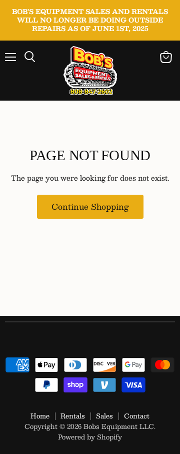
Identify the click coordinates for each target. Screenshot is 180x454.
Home (40, 415)
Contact (137, 415)
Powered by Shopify (90, 436)
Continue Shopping (90, 206)
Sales (104, 415)
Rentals (72, 415)
